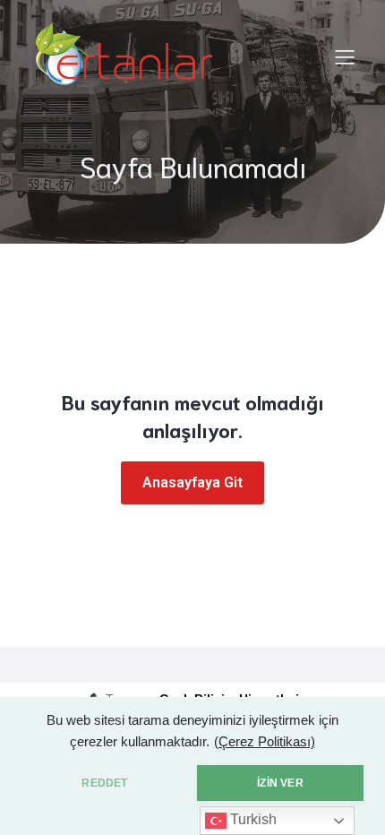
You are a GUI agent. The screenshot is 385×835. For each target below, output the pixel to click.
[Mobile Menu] (344, 56)
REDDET (104, 783)
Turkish (252, 819)
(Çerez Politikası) (264, 742)
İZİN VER (280, 783)
